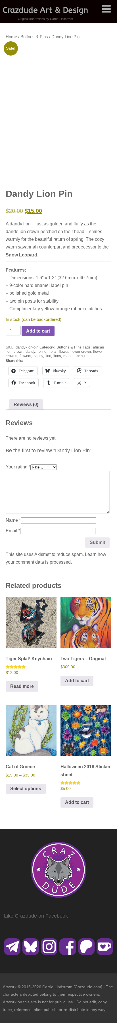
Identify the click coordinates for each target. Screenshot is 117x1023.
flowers (25, 356)
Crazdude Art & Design (45, 10)
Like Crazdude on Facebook (36, 916)
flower (63, 351)
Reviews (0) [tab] (26, 404)
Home (11, 36)
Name (13, 520)
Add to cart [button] (77, 680)
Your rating (18, 466)
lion (48, 356)
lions (57, 356)
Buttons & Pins (34, 36)
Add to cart (38, 331)
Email (13, 530)
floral (53, 351)
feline (41, 351)
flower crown (80, 351)
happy (38, 356)
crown (18, 351)
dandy (30, 351)
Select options (25, 788)
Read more (22, 686)
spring (80, 356)
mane (67, 356)
